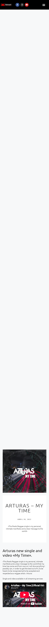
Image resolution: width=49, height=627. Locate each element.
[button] (44, 5)
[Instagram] (22, 5)
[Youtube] (27, 5)
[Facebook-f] (17, 5)
